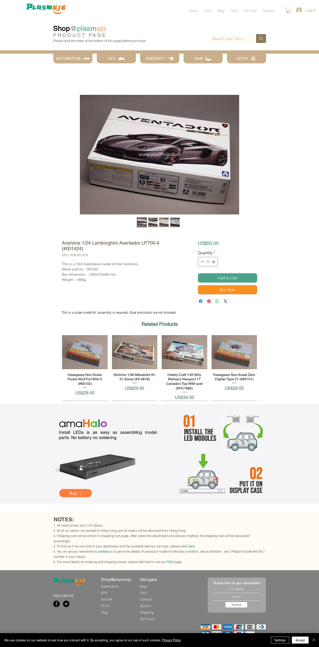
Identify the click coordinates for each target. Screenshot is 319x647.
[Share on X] (225, 301)
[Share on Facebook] (200, 301)
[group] (159, 368)
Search (145, 606)
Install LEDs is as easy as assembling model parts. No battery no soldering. (108, 435)
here (191, 546)
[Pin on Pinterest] (209, 301)
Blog (143, 586)
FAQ (169, 562)
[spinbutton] (207, 261)
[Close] (313, 640)
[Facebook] (56, 604)
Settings (280, 640)
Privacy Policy (171, 640)
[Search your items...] (261, 38)
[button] (288, 10)
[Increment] (213, 261)
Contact (146, 599)
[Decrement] (202, 261)
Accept (300, 640)
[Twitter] (66, 604)
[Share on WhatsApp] (217, 301)
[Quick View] (85, 352)
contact (103, 551)
